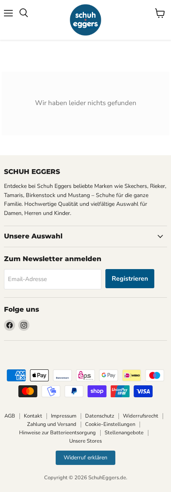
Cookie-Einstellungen (110, 424)
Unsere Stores (85, 441)
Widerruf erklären (85, 457)
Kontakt (33, 416)
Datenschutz (99, 416)
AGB (9, 416)
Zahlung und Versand (51, 424)
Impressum (63, 416)
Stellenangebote (124, 432)
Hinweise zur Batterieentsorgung (57, 432)
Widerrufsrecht (140, 416)
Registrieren (130, 278)
